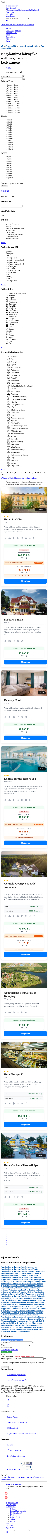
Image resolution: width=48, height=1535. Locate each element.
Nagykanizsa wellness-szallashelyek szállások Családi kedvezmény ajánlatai (22, 1322)
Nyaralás (13, 365)
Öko (10, 343)
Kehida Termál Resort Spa (20, 778)
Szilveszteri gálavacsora (14, 235)
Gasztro (11, 335)
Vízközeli (12, 300)
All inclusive (10, 230)
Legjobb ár (14, 466)
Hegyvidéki (12, 316)
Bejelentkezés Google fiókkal (12, 1340)
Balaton (8, 29)
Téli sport (12, 339)
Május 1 (13, 458)
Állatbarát (12, 308)
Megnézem (25, 581)
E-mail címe (5, 1343)
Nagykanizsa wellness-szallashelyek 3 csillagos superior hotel (21, 1274)
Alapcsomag (15, 452)
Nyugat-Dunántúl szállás (28, 46)
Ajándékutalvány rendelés (16, 1380)
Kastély (11, 325)
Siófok (8, 39)
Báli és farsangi (16, 431)
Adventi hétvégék (17, 434)
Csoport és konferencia (19, 428)
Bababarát (12, 304)
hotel (7, 274)
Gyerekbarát (13, 323)
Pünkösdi (14, 460)
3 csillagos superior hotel (15, 260)
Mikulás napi (15, 447)
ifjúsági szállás (11, 268)
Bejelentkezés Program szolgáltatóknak (21, 1434)
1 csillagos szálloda (13, 270)
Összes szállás (11, 46)
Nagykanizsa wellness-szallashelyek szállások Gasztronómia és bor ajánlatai (22, 1325)
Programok (10, 12)
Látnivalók (10, 14)
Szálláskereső (34, 10)
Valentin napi (15, 444)
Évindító (13, 378)
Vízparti (11, 298)
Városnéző (12, 314)
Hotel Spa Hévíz (13, 519)
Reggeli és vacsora (12, 224)
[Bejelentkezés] (7, 21)
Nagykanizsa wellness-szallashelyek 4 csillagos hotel (21, 1277)
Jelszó (3, 1345)
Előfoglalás (14, 370)
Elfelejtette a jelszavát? (9, 1350)
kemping (9, 276)
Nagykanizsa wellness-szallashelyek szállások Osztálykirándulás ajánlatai (22, 1330)
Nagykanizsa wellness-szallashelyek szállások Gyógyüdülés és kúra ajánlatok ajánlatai (22, 1312)
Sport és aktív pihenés (18, 426)
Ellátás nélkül (10, 233)
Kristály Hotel (12, 700)
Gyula (8, 41)
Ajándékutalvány (12, 6)
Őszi (12, 359)
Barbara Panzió (13, 619)
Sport (10, 337)
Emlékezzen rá (6, 1348)
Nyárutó (13, 420)
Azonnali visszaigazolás (17, 294)
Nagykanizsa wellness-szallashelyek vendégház (19, 1269)
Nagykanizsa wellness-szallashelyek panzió (17, 1271)
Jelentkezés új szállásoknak (17, 1422)
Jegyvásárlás (10, 16)
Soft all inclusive (12, 237)
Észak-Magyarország (13, 31)
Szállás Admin (12, 1417)
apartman (9, 252)
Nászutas (9, 331)
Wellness (13, 357)
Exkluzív (11, 329)
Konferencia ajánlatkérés (16, 1375)
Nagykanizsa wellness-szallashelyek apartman (19, 1267)
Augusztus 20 (15, 367)
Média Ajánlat (12, 1428)
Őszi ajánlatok (11, 8)
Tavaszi (13, 463)
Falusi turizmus (14, 321)
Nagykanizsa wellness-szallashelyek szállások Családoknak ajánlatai (23, 1301)
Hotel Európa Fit (14, 1074)
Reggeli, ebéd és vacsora (15, 228)
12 (6, 1251)
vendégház (10, 254)
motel (8, 279)
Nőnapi (13, 436)
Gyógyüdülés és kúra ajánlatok (21, 386)
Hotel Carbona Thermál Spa (21, 1165)
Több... (3, 243)
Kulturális (14, 439)
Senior (12, 389)
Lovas (10, 327)
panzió (8, 256)
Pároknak (14, 394)
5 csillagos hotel (11, 266)
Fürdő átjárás (13, 310)
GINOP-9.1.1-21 (13, 1470)
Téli (12, 407)
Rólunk (10, 1445)
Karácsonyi (14, 381)
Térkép (8, 68)
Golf (10, 333)
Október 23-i (15, 423)
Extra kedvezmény (17, 450)
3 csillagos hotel (11, 258)
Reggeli (8, 226)
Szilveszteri (14, 373)
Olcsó (10, 341)
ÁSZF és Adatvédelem (14, 1484)
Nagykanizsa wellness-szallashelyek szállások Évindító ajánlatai (22, 1303)
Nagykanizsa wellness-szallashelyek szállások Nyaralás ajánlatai (22, 1291)
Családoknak (15, 375)
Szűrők (5, 190)
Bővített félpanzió (12, 239)
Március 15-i (15, 413)
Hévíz (8, 35)
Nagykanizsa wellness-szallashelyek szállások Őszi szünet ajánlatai (20, 1289)
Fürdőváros (12, 302)
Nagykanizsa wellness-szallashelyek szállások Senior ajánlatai (22, 1314)
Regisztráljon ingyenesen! (25, 1356)
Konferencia (13, 312)
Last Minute (15, 383)
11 (6, 1248)
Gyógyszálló (13, 318)
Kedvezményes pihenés (19, 455)
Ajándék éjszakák (17, 418)
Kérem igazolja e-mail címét (11, 1359)
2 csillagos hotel (11, 281)
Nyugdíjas (12, 306)
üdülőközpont (11, 272)
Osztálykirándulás (17, 405)
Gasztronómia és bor (18, 399)
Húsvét (13, 415)
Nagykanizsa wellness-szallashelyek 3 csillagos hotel (23, 1272)
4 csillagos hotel (11, 262)
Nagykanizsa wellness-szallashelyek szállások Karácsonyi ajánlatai (22, 1305)
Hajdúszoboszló (11, 33)
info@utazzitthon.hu (17, 1456)
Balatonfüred (10, 37)
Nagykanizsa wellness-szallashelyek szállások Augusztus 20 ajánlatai (22, 1293)
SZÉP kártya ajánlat (17, 410)
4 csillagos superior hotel (15, 264)
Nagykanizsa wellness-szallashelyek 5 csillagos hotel (25, 1282)
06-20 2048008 (15, 1450)
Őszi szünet (14, 362)
